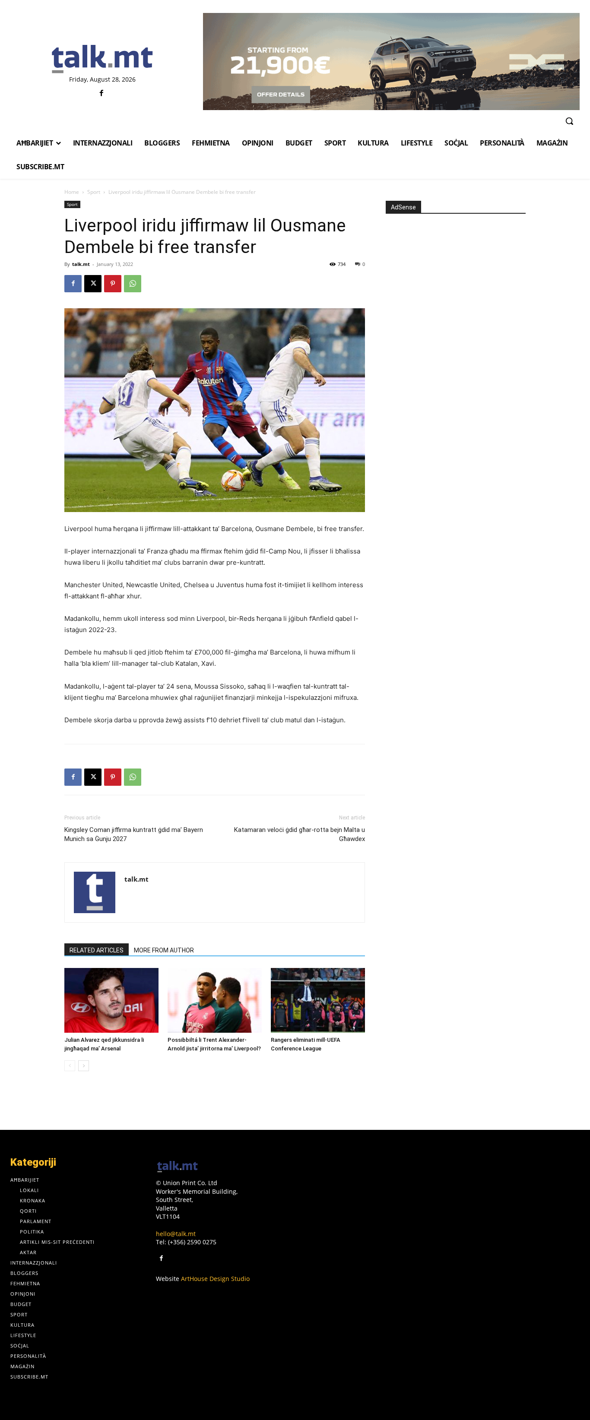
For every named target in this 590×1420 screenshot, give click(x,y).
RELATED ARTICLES (97, 950)
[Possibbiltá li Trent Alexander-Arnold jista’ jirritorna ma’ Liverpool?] (215, 1000)
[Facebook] (101, 93)
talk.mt (81, 264)
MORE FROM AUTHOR (164, 950)
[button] (569, 121)
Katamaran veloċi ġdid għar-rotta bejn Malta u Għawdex (299, 834)
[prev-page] (69, 1065)
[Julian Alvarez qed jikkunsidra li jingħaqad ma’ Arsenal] (111, 1000)
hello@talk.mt (176, 1234)
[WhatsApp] (132, 283)
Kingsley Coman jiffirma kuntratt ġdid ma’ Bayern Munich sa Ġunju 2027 (133, 834)
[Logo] (102, 59)
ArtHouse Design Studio (215, 1279)
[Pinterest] (112, 283)
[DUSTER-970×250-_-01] (391, 61)
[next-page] (83, 1065)
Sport (93, 192)
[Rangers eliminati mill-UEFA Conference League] (318, 1000)
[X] (93, 283)
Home (71, 192)
